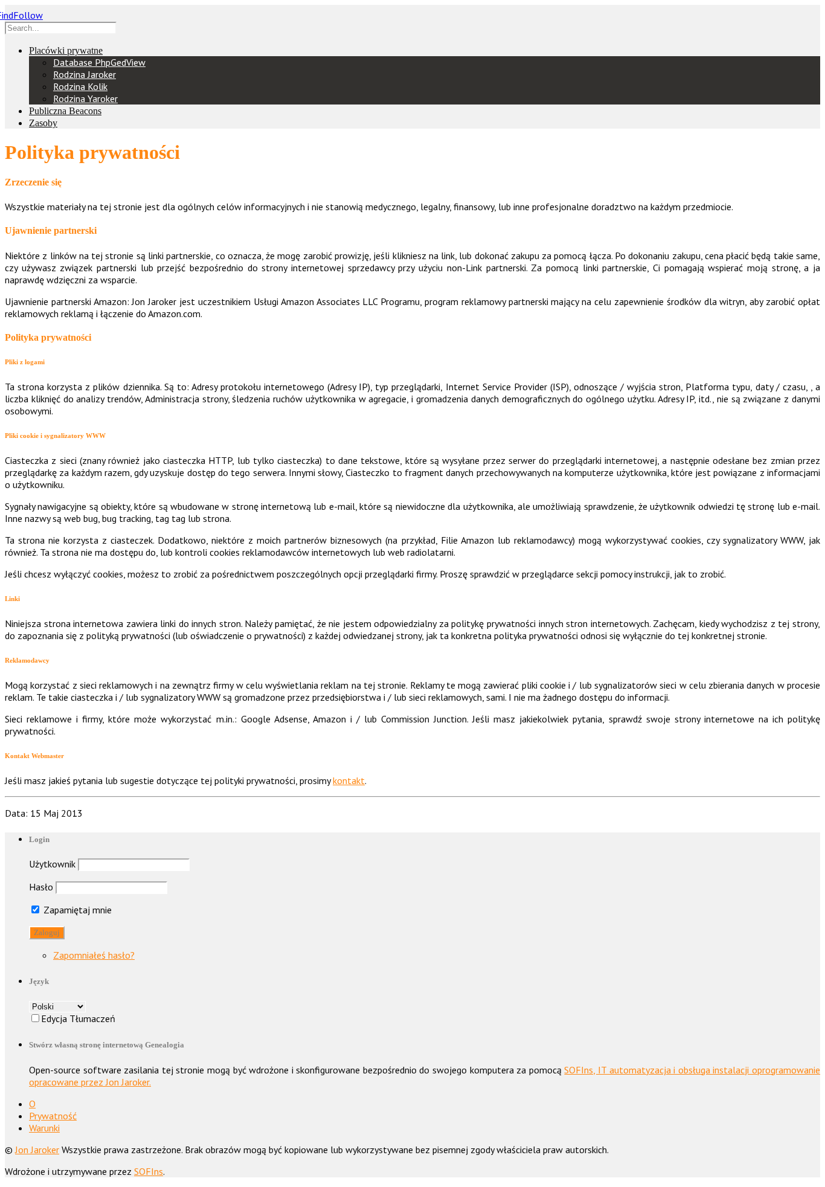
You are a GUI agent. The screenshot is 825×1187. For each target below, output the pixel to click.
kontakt (349, 780)
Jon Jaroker (37, 1150)
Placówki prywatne (66, 50)
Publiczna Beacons (65, 111)
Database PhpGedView (99, 62)
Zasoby (43, 123)
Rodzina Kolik (80, 86)
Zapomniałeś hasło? (94, 955)
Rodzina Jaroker (84, 74)
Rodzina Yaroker (85, 98)
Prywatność (53, 1116)
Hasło (41, 887)
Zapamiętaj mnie (76, 910)
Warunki (44, 1128)
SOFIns (148, 1171)
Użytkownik (52, 864)
